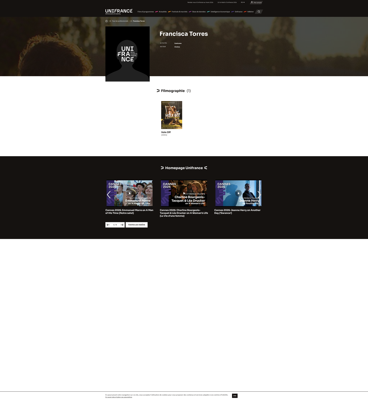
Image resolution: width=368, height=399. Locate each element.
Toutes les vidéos (136, 225)
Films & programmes (146, 12)
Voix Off (166, 132)
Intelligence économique (220, 12)
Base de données (199, 12)
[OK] (234, 396)
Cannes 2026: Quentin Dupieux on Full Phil (236, 211)
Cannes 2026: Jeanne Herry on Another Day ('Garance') (183, 211)
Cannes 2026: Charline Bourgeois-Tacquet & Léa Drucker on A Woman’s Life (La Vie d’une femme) (129, 213)
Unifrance (238, 12)
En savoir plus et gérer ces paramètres (118, 397)
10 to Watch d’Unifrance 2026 (227, 2)
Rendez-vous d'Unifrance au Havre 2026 (200, 2)
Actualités (163, 12)
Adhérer (250, 12)
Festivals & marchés (179, 12)
